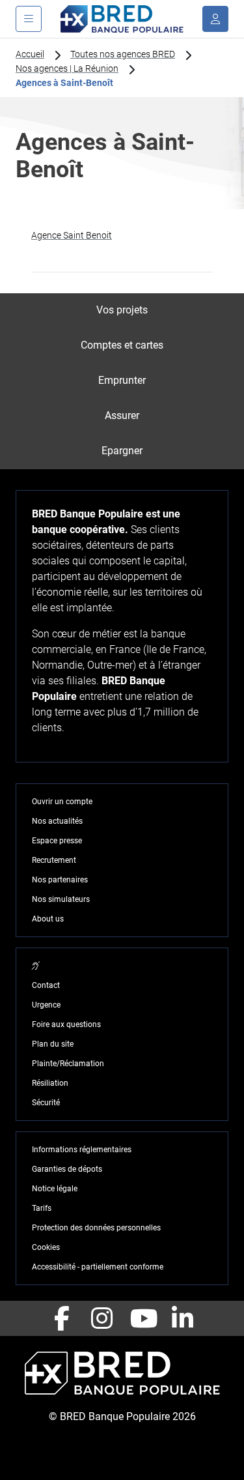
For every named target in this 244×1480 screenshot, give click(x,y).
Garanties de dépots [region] (67, 1169)
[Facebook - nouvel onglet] (61, 1318)
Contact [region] (46, 985)
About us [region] (48, 918)
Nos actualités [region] (57, 821)
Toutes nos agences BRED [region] (122, 54)
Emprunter (122, 380)
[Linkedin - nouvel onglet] (182, 1318)
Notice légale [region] (54, 1188)
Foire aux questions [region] (66, 1024)
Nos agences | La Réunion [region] (67, 68)
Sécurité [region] (46, 1102)
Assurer (122, 415)
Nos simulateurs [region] (61, 899)
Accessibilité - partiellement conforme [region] (97, 1266)
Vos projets (122, 310)
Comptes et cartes (122, 345)
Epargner (122, 450)
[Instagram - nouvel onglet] (102, 1318)
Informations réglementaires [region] (81, 1149)
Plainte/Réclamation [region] (68, 1063)
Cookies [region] (46, 1247)
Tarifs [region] (41, 1208)
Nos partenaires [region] (60, 879)
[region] (36, 965)
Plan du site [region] (53, 1044)
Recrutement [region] (54, 860)
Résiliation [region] (50, 1083)
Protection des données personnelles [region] (96, 1227)
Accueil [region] (30, 54)
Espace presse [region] (57, 840)
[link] (122, 235)
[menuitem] (122, 310)
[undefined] (215, 19)
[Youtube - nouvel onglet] (142, 1318)
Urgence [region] (46, 1004)
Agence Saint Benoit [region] (71, 235)
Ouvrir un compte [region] (62, 801)
